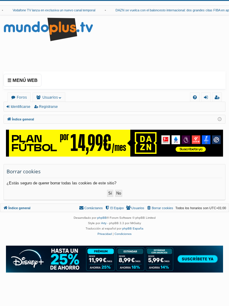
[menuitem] (194, 97)
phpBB (102, 217)
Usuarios (50, 97)
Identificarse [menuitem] (207, 98)
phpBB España (132, 228)
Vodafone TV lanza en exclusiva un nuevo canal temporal (51, 10)
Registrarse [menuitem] (218, 98)
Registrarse (48, 107)
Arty (103, 223)
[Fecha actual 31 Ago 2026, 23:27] (220, 119)
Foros (22, 97)
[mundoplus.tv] (48, 29)
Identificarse (20, 107)
